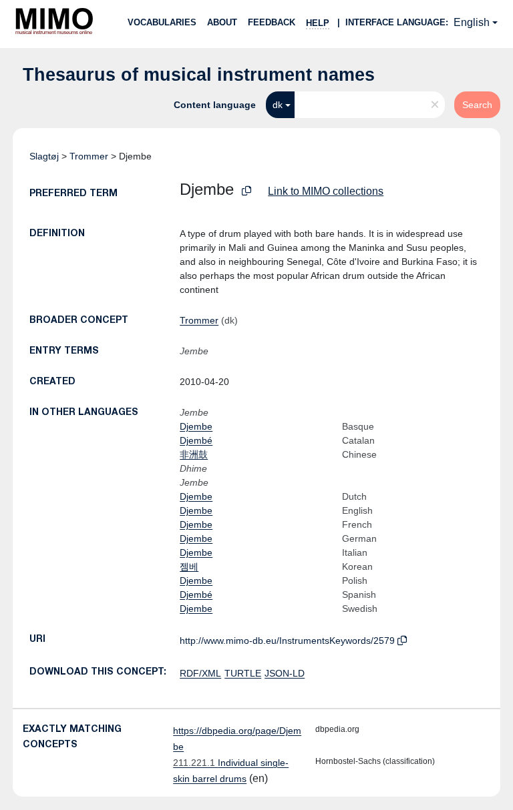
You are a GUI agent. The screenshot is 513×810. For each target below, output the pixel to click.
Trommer (88, 156)
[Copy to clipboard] (246, 191)
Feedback (271, 22)
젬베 (189, 566)
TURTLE (242, 673)
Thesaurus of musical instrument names (199, 75)
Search (477, 104)
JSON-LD (285, 673)
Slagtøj (44, 156)
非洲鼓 (194, 454)
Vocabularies (162, 22)
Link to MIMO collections (325, 191)
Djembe (196, 426)
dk (278, 104)
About (222, 22)
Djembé (196, 440)
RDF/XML (200, 673)
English (472, 22)
